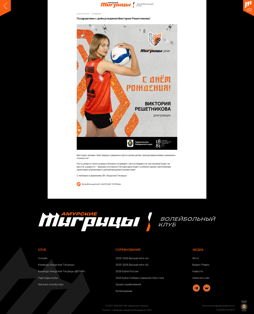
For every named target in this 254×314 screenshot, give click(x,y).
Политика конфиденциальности (218, 305)
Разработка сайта (225, 309)
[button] (220, 278)
